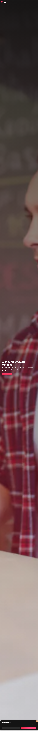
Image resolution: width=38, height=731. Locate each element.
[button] (33, 2)
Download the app (7, 373)
